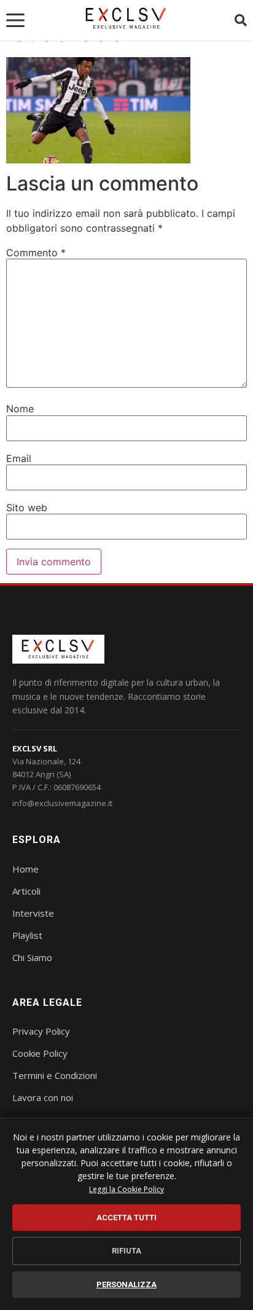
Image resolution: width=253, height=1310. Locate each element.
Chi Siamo (32, 957)
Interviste (33, 913)
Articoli (26, 891)
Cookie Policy (40, 1053)
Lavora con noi (42, 1097)
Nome (20, 409)
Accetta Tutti (126, 1217)
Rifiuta (126, 1250)
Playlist (27, 935)
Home (25, 869)
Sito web (26, 507)
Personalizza (126, 1284)
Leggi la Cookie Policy (126, 1189)
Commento (36, 252)
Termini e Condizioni (54, 1075)
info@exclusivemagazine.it (62, 803)
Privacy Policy (41, 1031)
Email (18, 458)
